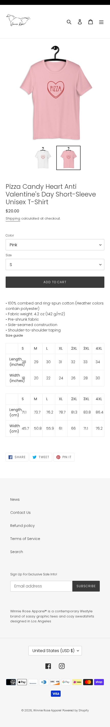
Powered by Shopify (75, 710)
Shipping (13, 218)
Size (9, 255)
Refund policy (22, 525)
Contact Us (20, 512)
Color (10, 235)
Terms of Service (25, 538)
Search (16, 551)
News (15, 499)
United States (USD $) (53, 651)
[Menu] (101, 21)
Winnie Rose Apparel (47, 710)
